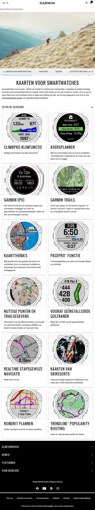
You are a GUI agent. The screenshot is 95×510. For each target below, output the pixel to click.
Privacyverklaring (42, 498)
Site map (10, 498)
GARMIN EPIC (24, 192)
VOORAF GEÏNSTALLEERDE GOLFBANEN (70, 304)
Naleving (66, 498)
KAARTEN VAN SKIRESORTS (70, 360)
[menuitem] (7, 3)
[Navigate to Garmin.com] (47, 3)
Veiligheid (56, 498)
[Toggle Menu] (1, 2)
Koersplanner (70, 138)
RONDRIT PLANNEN (24, 414)
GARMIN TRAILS (70, 192)
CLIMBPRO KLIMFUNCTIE (24, 138)
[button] (47, 107)
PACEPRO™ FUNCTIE (70, 248)
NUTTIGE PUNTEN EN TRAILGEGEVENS (24, 304)
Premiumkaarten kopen (12, 98)
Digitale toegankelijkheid (82, 498)
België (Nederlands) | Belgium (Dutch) (47, 482)
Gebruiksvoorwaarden (24, 498)
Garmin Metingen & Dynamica (11, 9)
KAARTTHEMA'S (24, 248)
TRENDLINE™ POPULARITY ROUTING (70, 414)
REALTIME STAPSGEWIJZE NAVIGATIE (24, 360)
